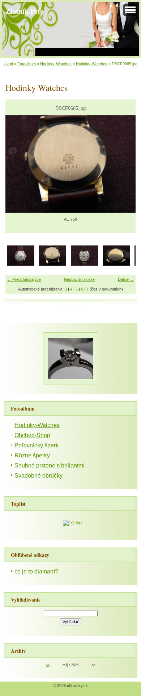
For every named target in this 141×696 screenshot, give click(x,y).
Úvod (8, 64)
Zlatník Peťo (24, 10)
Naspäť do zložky (79, 279)
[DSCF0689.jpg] (84, 264)
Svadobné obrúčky (38, 476)
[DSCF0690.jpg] (116, 264)
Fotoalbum (26, 64)
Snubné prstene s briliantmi (49, 465)
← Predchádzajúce (24, 279)
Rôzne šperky (32, 455)
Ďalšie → (126, 279)
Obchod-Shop (32, 435)
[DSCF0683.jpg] (20, 264)
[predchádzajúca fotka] (17, 164)
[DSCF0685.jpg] (52, 264)
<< (48, 665)
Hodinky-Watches (56, 64)
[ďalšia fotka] (124, 164)
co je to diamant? (36, 571)
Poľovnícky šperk (36, 445)
